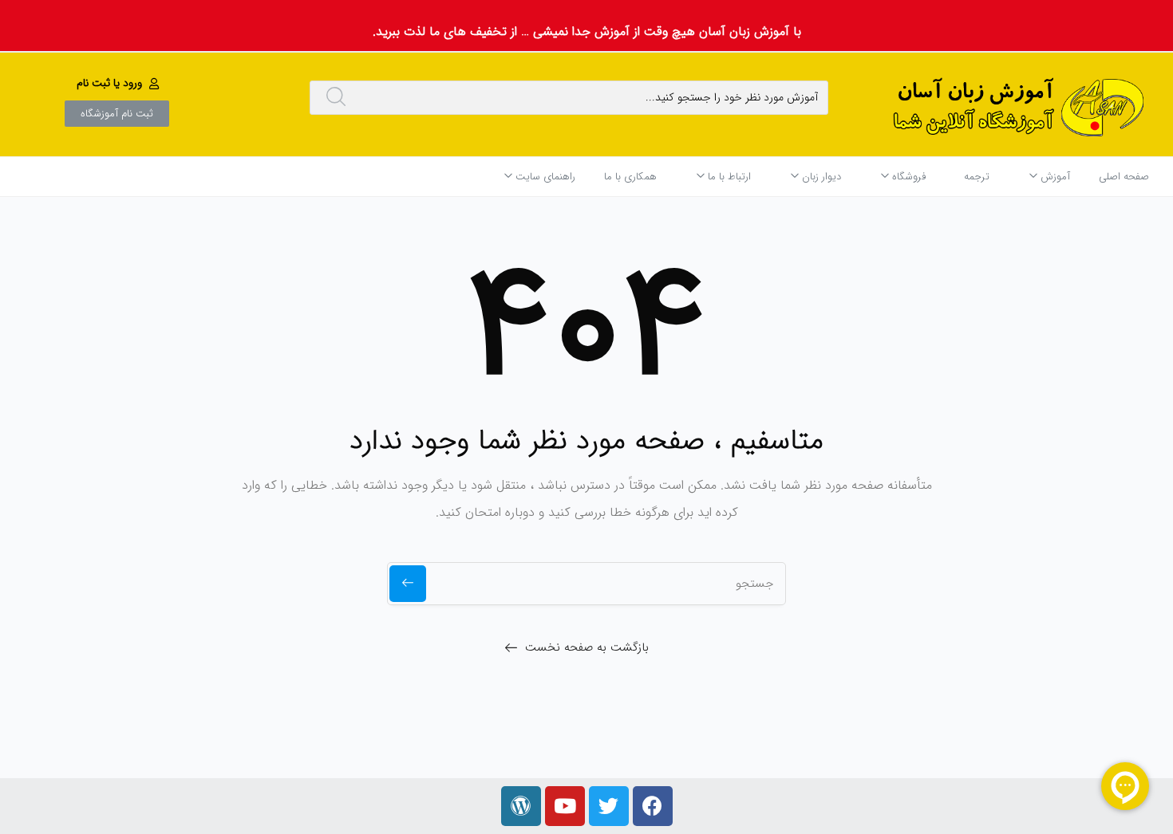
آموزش (1053, 176)
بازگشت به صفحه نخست (587, 647)
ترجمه (976, 176)
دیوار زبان (820, 176)
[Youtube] (565, 806)
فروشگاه (907, 176)
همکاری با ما (630, 176)
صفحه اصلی (1124, 176)
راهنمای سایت (543, 176)
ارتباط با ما (728, 176)
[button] (120, 83)
